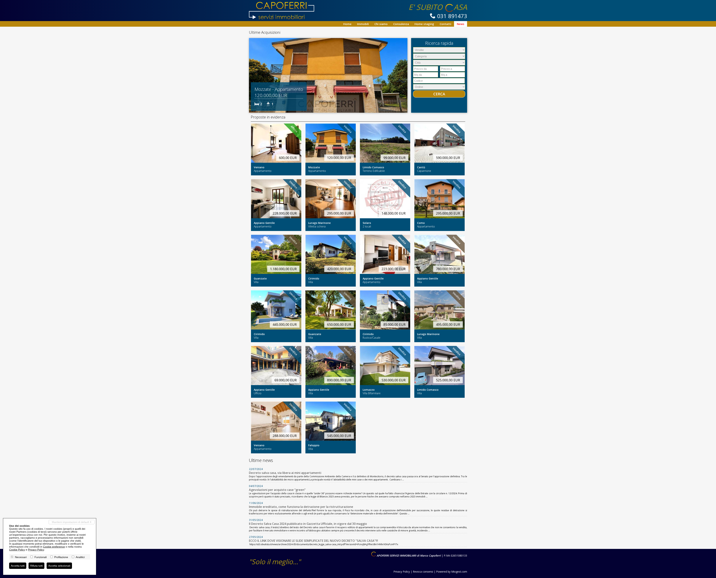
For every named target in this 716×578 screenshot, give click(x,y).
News (460, 24)
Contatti (445, 24)
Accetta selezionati (59, 565)
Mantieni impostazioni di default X (71, 522)
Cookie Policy (17, 549)
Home (347, 24)
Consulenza (401, 24)
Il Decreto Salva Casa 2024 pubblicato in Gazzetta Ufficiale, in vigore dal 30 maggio (308, 524)
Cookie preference (54, 546)
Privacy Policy (401, 571)
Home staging (424, 24)
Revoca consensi (423, 571)
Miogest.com (459, 571)
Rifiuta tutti (36, 565)
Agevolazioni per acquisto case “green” (277, 490)
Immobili (363, 24)
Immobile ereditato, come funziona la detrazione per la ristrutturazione (301, 507)
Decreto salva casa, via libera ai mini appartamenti (285, 473)
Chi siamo (381, 24)
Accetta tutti (18, 565)
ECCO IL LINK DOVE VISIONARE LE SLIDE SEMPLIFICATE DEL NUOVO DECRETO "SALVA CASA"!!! (313, 541)
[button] (252, 75)
